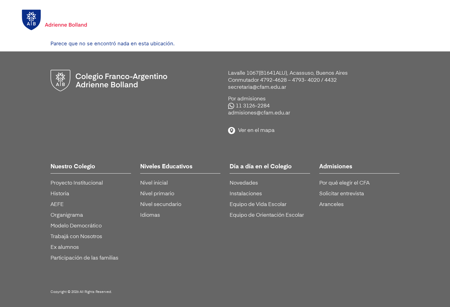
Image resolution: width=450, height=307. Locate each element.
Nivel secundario (160, 204)
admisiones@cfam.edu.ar (259, 113)
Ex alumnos (65, 247)
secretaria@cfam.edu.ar (257, 87)
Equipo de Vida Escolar (258, 204)
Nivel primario (157, 194)
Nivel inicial (154, 183)
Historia (60, 194)
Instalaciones (246, 194)
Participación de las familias (84, 258)
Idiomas (150, 215)
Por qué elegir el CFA (344, 183)
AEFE (57, 204)
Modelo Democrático (76, 226)
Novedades (244, 183)
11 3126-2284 (253, 106)
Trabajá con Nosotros (76, 236)
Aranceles (331, 204)
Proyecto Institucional (77, 183)
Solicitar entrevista (341, 194)
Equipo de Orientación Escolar (267, 215)
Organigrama (67, 215)
